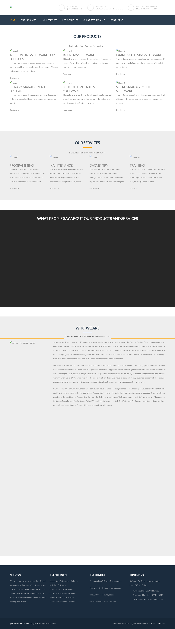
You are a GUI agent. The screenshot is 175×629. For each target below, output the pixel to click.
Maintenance (95, 601)
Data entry (94, 188)
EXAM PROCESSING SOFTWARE (139, 55)
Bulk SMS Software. (123, 401)
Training (133, 188)
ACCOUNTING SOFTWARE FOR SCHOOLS (32, 57)
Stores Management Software (62, 601)
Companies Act (136, 342)
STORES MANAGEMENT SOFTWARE (133, 89)
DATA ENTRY (99, 165)
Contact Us (82, 405)
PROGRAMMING (21, 165)
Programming (95, 581)
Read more (14, 78)
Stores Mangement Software (134, 397)
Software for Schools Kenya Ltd (24, 623)
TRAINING (137, 165)
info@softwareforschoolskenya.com (109, 9)
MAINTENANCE (61, 165)
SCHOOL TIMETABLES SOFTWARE (79, 89)
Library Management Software (62, 593)
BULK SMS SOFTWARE (79, 55)
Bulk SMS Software (58, 585)
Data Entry (94, 595)
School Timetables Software (98, 401)
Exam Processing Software (73, 401)
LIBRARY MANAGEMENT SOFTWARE (27, 89)
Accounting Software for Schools (71, 389)
